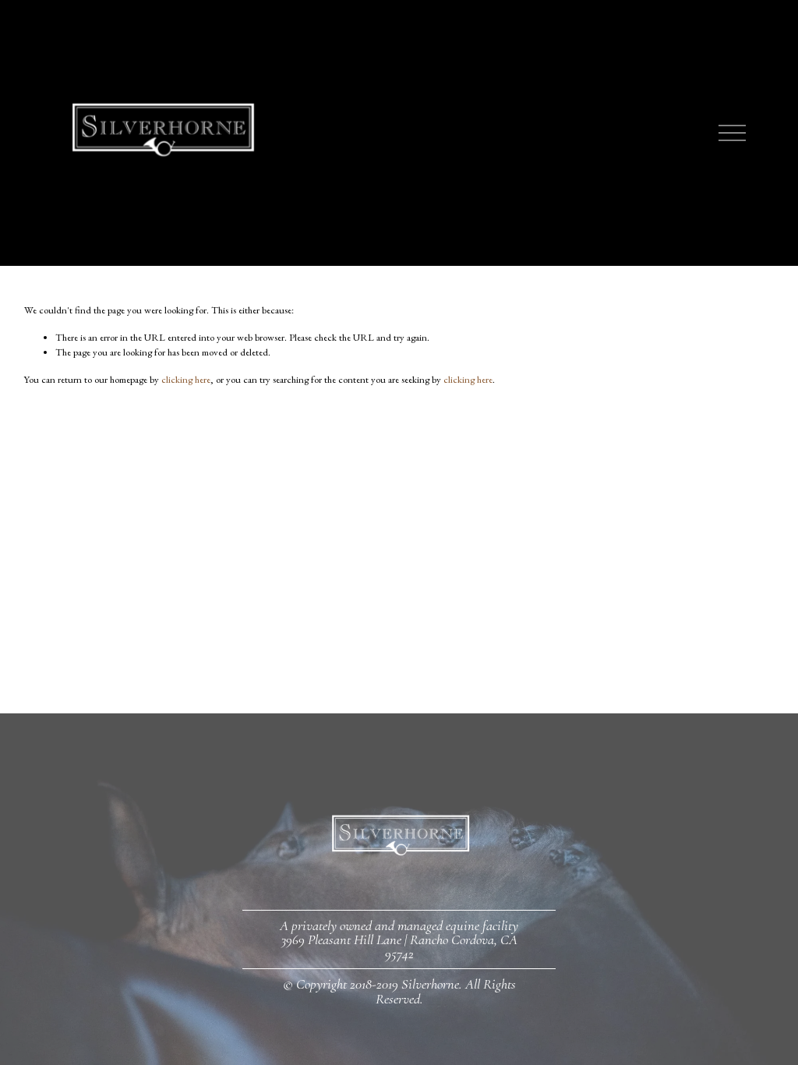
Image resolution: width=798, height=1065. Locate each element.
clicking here (185, 379)
